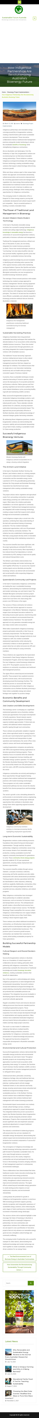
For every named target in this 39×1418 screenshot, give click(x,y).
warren (18, 123)
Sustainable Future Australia (14, 18)
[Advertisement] (19, 42)
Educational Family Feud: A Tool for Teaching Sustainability (23, 1381)
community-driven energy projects (24, 858)
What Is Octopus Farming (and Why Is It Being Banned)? (23, 1369)
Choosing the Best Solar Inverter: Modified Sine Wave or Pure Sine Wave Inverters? (19, 1394)
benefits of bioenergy (19, 145)
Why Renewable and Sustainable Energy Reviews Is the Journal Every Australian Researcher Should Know (18, 1354)
